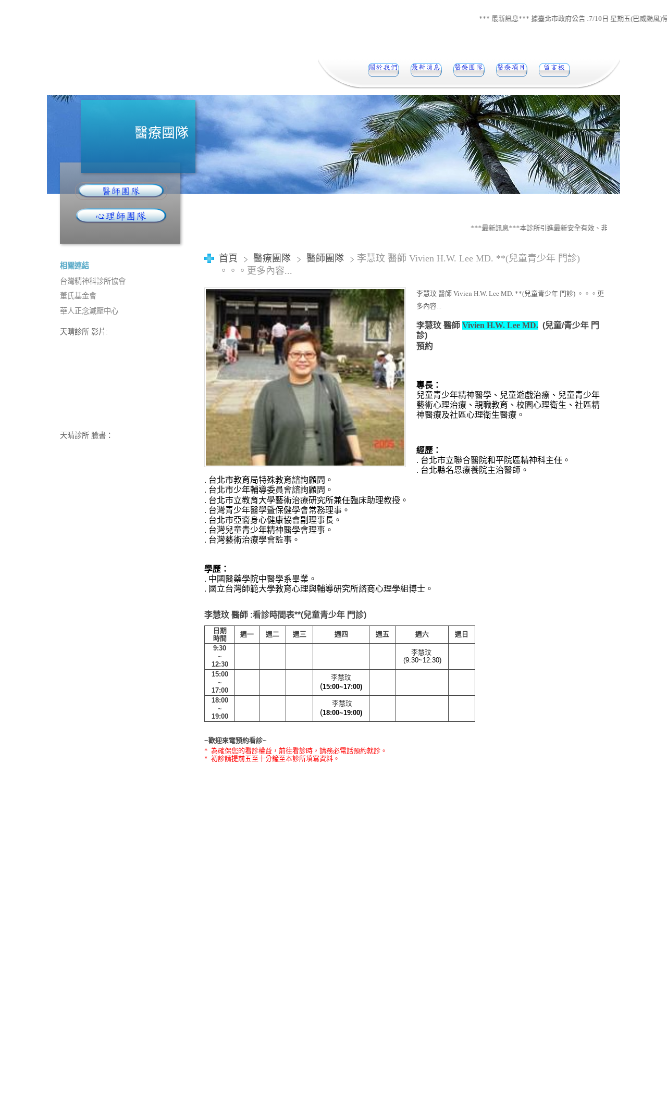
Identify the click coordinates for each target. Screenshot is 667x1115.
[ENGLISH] (554, 69)
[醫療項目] (511, 69)
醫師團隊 (325, 258)
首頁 (228, 258)
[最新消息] (426, 69)
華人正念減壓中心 (89, 311)
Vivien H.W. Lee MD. (500, 325)
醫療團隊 (273, 258)
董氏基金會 (78, 296)
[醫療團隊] (469, 69)
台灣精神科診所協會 (93, 281)
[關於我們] (383, 69)
